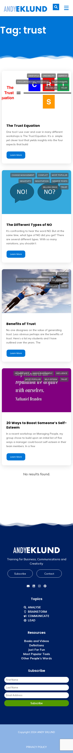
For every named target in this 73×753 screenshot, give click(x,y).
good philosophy (42, 373)
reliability (51, 88)
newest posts (59, 181)
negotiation (41, 181)
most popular (59, 175)
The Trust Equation (23, 125)
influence (61, 373)
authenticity (22, 373)
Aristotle (33, 76)
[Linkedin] (33, 586)
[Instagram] (39, 586)
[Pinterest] (45, 586)
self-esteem (51, 379)
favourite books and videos (32, 82)
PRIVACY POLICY (36, 747)
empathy (62, 76)
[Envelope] (28, 586)
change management (23, 175)
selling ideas (50, 187)
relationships (59, 82)
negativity (25, 181)
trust (64, 88)
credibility (48, 76)
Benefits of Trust (21, 323)
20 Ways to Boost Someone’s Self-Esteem (36, 425)
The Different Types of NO (29, 224)
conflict (43, 175)
